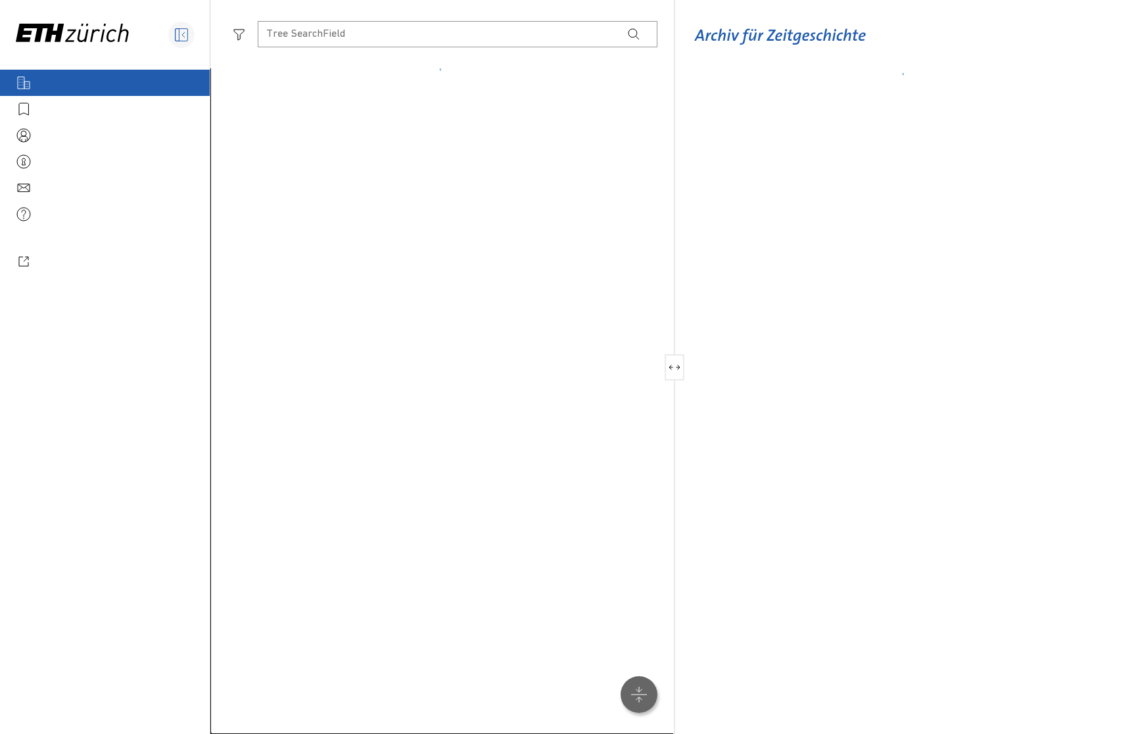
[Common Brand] (780, 45)
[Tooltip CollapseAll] (639, 694)
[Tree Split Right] (679, 367)
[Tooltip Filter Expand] (239, 34)
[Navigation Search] (634, 34)
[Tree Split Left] (669, 367)
